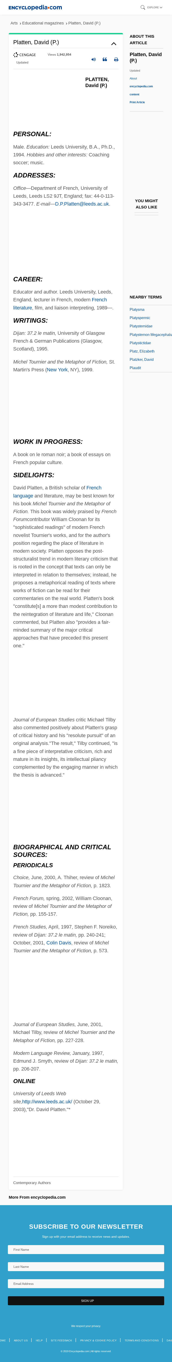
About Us (21, 1340)
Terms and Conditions (142, 1340)
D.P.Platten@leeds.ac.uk (82, 204)
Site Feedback (61, 1340)
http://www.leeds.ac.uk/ (47, 1101)
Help (39, 1340)
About (141, 86)
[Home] (35, 7)
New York (57, 369)
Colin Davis (58, 943)
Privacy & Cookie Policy (98, 1340)
